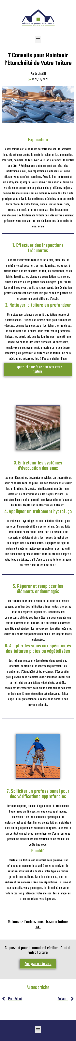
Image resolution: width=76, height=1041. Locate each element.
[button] (38, 39)
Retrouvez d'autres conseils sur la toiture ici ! (38, 924)
